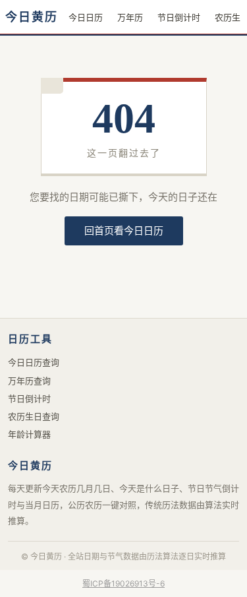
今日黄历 (31, 17)
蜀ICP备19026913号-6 (123, 583)
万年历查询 (29, 380)
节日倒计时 (178, 17)
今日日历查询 (33, 362)
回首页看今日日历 (123, 230)
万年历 (130, 17)
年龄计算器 (29, 434)
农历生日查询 (33, 416)
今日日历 (86, 17)
